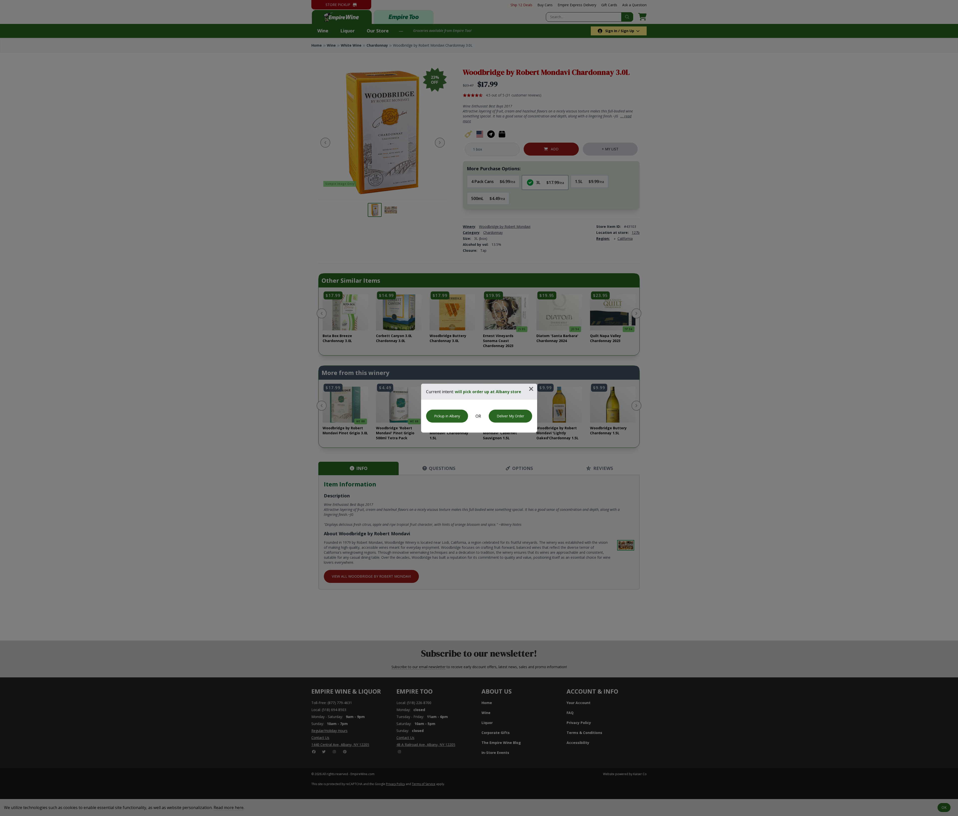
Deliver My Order (510, 416)
